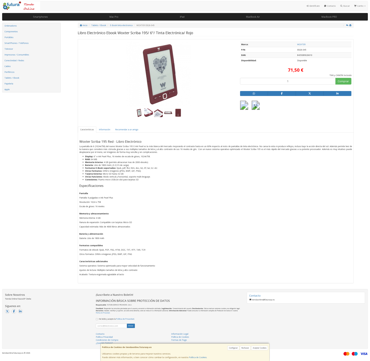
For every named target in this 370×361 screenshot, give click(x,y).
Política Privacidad (104, 337)
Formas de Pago (179, 340)
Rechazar (245, 348)
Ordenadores (10, 25)
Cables (7, 66)
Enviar (130, 326)
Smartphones (40, 16)
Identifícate (314, 5)
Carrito (360, 5)
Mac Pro (113, 16)
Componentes (11, 31)
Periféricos (9, 72)
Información (104, 129)
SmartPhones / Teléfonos (16, 43)
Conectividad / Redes (14, 60)
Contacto (331, 5)
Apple (7, 89)
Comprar (343, 81)
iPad (182, 16)
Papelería (8, 83)
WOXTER (301, 44)
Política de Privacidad (103, 313)
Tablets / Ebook (11, 77)
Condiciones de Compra (107, 340)
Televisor (8, 48)
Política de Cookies (198, 357)
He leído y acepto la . (117, 319)
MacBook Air (253, 16)
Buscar (346, 5)
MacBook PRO (329, 16)
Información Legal (179, 333)
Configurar (233, 348)
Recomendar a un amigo (126, 129)
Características (87, 129)
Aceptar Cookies (259, 348)
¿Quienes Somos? (104, 343)
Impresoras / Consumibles (16, 54)
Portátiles (8, 37)
